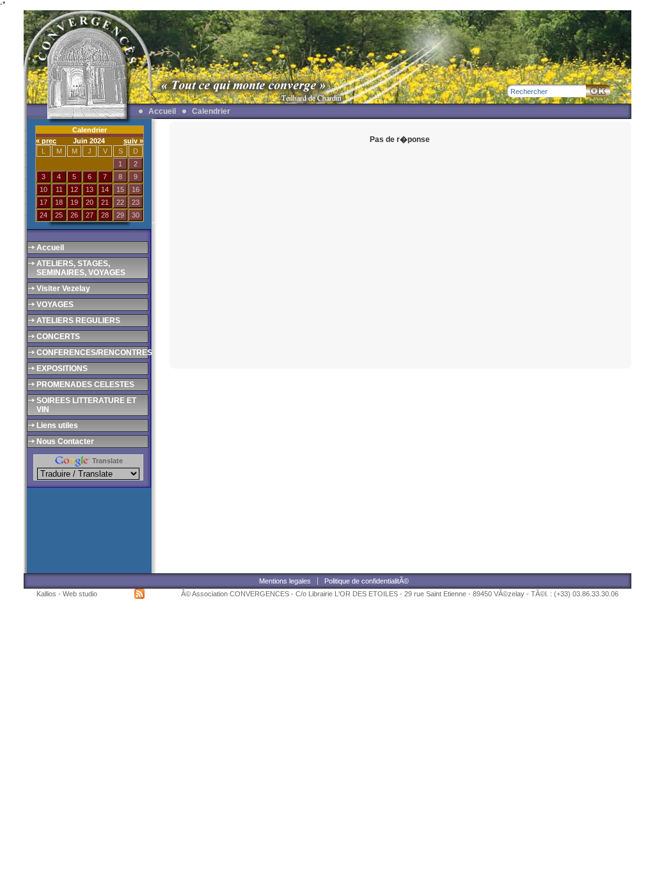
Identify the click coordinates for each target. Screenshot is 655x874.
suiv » (133, 141)
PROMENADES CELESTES (85, 384)
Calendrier (211, 111)
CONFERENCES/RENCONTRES (91, 352)
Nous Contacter (65, 441)
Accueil (162, 111)
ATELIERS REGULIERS (78, 320)
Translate (106, 461)
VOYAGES (55, 304)
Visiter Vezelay (63, 288)
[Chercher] (598, 90)
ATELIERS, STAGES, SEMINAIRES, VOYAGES (80, 268)
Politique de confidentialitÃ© (366, 581)
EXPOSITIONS (62, 368)
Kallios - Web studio (66, 594)
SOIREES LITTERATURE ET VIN (86, 405)
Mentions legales (285, 581)
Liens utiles (57, 425)
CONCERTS (58, 336)
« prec (46, 141)
